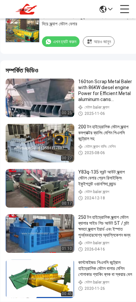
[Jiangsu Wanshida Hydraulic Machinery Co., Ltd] (27, 9)
